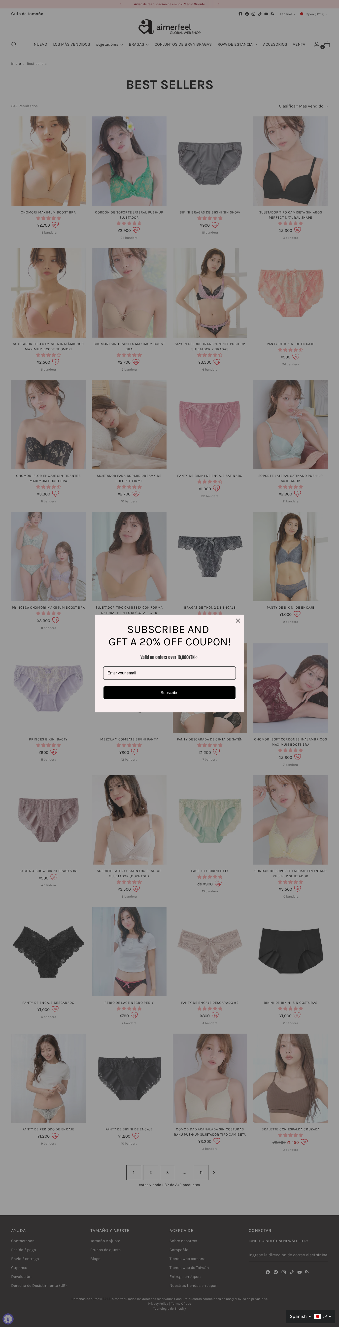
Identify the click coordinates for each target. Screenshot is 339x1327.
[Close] (238, 621)
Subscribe (169, 693)
